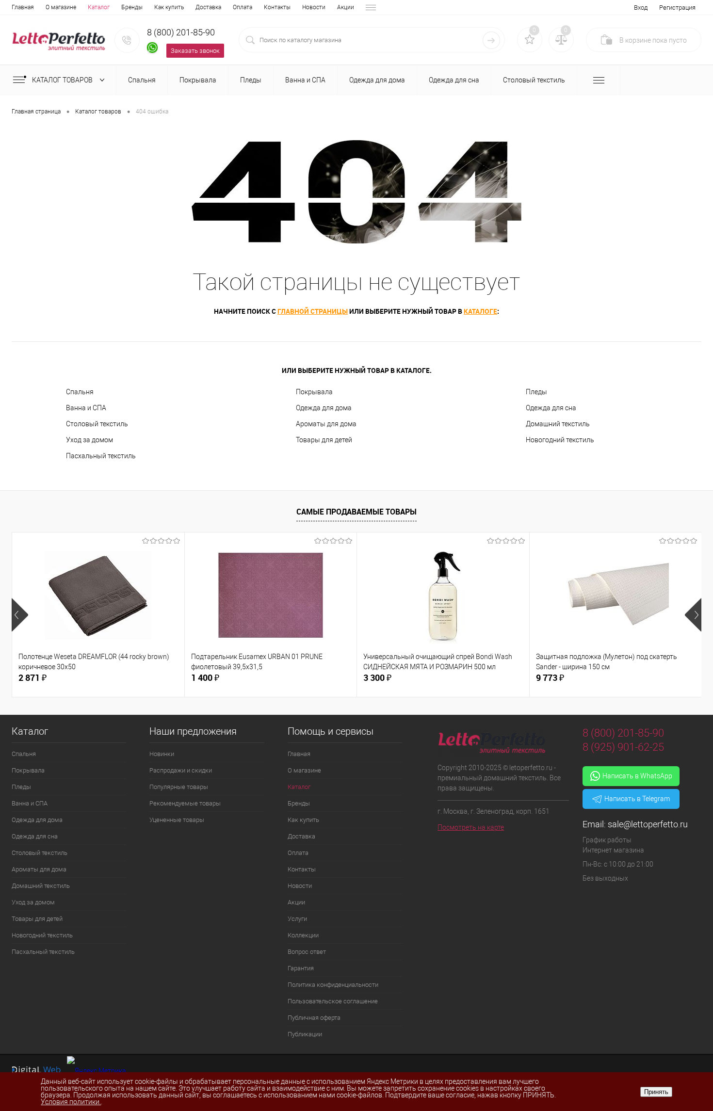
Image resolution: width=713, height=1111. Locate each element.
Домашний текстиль (558, 424)
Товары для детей (324, 440)
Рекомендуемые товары (185, 803)
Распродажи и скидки (180, 770)
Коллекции (303, 935)
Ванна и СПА (86, 408)
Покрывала (314, 392)
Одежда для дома (324, 408)
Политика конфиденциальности (333, 984)
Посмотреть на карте (471, 827)
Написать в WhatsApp (637, 776)
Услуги (297, 918)
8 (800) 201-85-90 (181, 32)
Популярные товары (178, 786)
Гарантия (301, 968)
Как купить (169, 7)
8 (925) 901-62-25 (623, 747)
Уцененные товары (176, 819)
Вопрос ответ (307, 951)
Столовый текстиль (97, 424)
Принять (656, 1091)
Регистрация (677, 7)
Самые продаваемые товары (356, 511)
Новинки (161, 753)
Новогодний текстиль (560, 440)
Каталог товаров (63, 80)
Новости (313, 7)
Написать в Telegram (637, 799)
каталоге (480, 311)
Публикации (305, 1034)
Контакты (277, 7)
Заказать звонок (195, 50)
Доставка (208, 7)
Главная (23, 7)
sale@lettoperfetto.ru (648, 824)
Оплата (242, 7)
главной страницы (312, 311)
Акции (345, 7)
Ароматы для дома (326, 424)
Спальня (80, 392)
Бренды (132, 7)
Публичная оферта (314, 1017)
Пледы (536, 392)
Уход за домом (89, 440)
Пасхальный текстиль (101, 456)
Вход (641, 7)
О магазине (61, 7)
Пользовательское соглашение (333, 1001)
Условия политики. (71, 1102)
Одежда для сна (551, 408)
